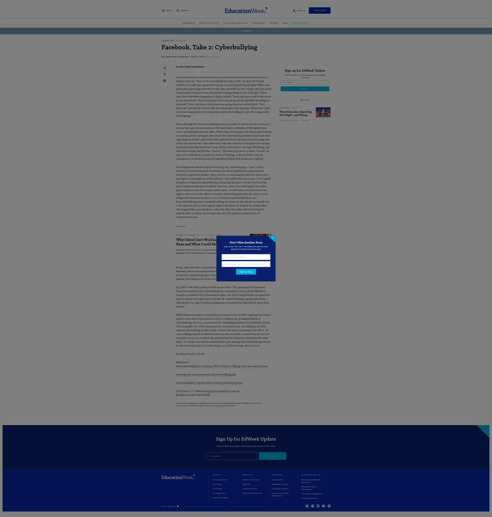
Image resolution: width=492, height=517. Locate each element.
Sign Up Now (246, 271)
